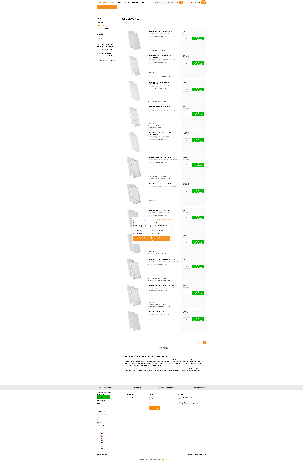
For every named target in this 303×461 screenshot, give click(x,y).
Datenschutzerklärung (102, 419)
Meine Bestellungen (132, 400)
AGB (205, 454)
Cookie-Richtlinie (101, 425)
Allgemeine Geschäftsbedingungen (106, 417)
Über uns (144, 2)
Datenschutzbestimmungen (163, 219)
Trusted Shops (163, 459)
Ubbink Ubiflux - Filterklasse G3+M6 (159, 157)
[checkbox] (134, 230)
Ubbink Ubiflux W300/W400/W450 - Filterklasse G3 (160, 133)
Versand (99, 403)
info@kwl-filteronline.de (188, 402)
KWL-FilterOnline (105, 28)
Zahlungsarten (101, 411)
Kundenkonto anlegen (132, 397)
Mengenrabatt (100, 406)
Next (204, 342)
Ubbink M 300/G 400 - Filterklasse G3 (160, 31)
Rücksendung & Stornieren (104, 400)
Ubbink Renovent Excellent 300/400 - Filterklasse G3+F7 (160, 56)
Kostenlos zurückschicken (174, 7)
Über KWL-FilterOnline (102, 414)
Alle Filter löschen (108, 18)
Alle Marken (104, 25)
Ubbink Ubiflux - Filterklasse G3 (158, 210)
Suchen (181, 2)
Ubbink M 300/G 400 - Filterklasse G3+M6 (161, 259)
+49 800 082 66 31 (187, 397)
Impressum (100, 422)
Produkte (126, 2)
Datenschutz (198, 454)
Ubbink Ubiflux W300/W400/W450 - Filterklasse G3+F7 (160, 107)
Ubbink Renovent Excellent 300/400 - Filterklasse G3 (160, 82)
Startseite (118, 2)
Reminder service (101, 408)
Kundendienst (135, 2)
